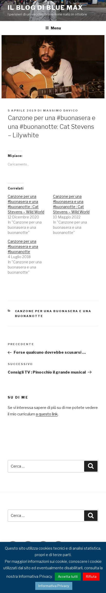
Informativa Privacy (53, 586)
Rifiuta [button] (91, 576)
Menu (56, 28)
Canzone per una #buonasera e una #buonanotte (23, 246)
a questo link (47, 414)
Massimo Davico (60, 110)
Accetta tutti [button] (68, 576)
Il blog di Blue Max (45, 7)
